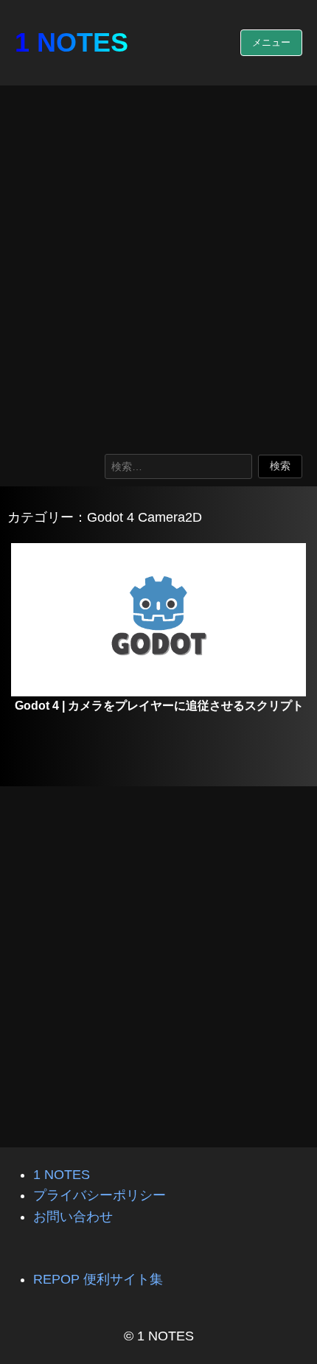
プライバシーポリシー (99, 1195)
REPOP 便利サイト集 (98, 1279)
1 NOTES (71, 42)
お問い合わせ (73, 1216)
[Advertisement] (158, 266)
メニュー (271, 42)
